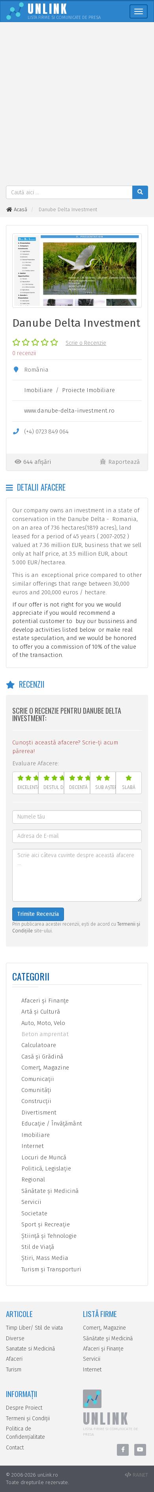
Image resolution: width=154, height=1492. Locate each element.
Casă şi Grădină (41, 1056)
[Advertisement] (77, 105)
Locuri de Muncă (43, 1157)
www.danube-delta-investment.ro (69, 410)
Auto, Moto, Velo (42, 1023)
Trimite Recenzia (38, 914)
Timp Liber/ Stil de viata (34, 1328)
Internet (32, 1146)
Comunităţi (35, 1090)
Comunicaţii (37, 1079)
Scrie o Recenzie (86, 343)
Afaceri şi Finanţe (44, 1000)
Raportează (124, 461)
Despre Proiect (24, 1408)
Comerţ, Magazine (44, 1067)
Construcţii (35, 1101)
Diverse (15, 1338)
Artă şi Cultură (40, 1011)
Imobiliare (38, 390)
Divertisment (38, 1112)
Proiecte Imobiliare (88, 390)
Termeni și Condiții (28, 1418)
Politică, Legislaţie (45, 1168)
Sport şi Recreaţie (45, 1224)
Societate (33, 1213)
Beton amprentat (44, 1034)
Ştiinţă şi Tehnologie (48, 1235)
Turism (13, 1369)
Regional (32, 1179)
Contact (15, 1447)
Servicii (30, 1202)
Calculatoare (38, 1045)
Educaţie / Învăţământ (51, 1123)
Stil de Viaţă (37, 1246)
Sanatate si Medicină (30, 1348)
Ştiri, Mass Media (44, 1257)
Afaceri (14, 1359)
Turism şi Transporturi (50, 1269)
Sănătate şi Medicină (49, 1190)
